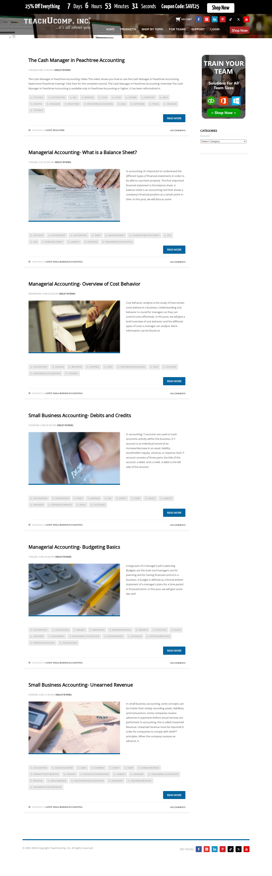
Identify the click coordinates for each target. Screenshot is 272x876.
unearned (117, 780)
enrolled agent (54, 242)
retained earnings (61, 504)
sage (123, 104)
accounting (58, 97)
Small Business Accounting (67, 261)
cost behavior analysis (132, 367)
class (118, 97)
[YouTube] (246, 19)
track (155, 104)
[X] (239, 19)
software (139, 104)
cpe (35, 242)
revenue (38, 780)
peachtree (73, 104)
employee (149, 97)
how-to (37, 104)
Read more (174, 118)
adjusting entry (64, 768)
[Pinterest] (223, 19)
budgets (143, 630)
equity (151, 498)
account (38, 97)
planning (136, 636)
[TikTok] (231, 19)
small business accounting (89, 780)
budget (81, 630)
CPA (169, 235)
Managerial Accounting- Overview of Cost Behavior (84, 283)
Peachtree (59, 130)
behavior (77, 367)
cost (109, 367)
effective (161, 630)
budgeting (98, 630)
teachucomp (70, 643)
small (82, 504)
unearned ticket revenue (47, 787)
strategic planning (44, 643)
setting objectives (160, 636)
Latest (49, 130)
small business (58, 780)
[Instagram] (207, 19)
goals (177, 630)
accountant (58, 235)
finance (71, 774)
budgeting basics (121, 630)
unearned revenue (141, 780)
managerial (57, 636)
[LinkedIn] (215, 19)
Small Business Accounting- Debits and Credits (79, 415)
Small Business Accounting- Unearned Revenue (80, 684)
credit (122, 498)
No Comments (177, 130)
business (89, 97)
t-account (99, 504)
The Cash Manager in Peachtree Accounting (76, 60)
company (99, 768)
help (165, 97)
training (171, 104)
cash (104, 97)
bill (75, 97)
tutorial (38, 110)
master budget (115, 636)
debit (137, 498)
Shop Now (220, 8)
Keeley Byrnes (63, 70)
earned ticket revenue (46, 774)
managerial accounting (118, 242)
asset (98, 235)
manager (55, 104)
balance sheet (116, 235)
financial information (96, 774)
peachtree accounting (100, 104)
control (94, 367)
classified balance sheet (145, 235)
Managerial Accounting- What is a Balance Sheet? (82, 152)
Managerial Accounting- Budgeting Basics (74, 546)
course (132, 97)
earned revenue (150, 768)
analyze (59, 367)
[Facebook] (199, 19)
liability (75, 242)
